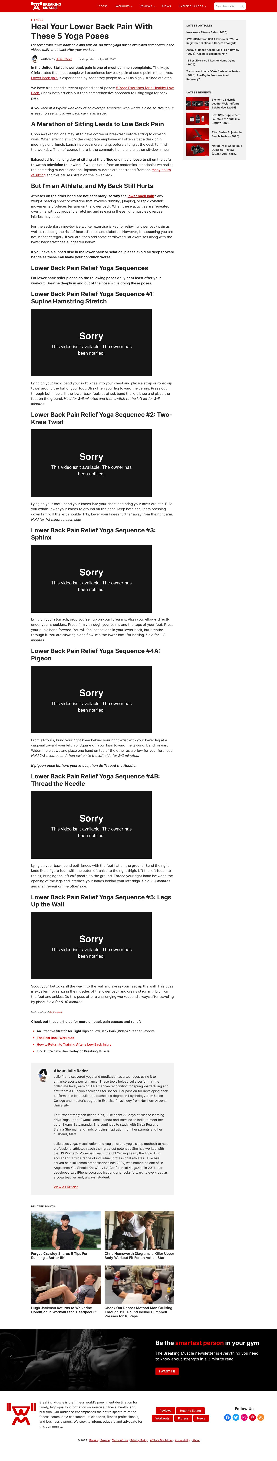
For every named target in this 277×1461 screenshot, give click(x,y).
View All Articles (66, 1187)
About (196, 1440)
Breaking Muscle (99, 1440)
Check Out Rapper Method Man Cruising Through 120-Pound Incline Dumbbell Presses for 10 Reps (138, 1312)
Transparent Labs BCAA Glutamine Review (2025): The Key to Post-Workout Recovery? (213, 75)
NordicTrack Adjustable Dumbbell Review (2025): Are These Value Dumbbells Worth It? (227, 153)
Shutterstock (55, 1012)
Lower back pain (44, 78)
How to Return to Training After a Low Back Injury (74, 1044)
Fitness (37, 19)
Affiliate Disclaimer (161, 1440)
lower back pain (141, 196)
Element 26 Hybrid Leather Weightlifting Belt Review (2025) (225, 103)
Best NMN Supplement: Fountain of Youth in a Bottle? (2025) (226, 118)
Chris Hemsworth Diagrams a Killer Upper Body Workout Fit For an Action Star (139, 1255)
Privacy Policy (139, 1440)
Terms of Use (120, 1440)
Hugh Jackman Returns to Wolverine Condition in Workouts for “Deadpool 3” (64, 1310)
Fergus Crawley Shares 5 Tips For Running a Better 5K (59, 1255)
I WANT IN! (167, 1371)
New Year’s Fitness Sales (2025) (206, 32)
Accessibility (182, 1440)
